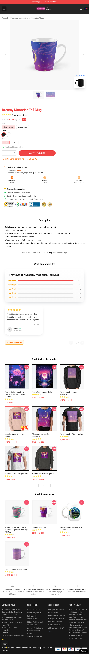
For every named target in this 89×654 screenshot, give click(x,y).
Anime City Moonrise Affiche (42, 392)
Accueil (5, 18)
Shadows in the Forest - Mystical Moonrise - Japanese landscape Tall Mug (16, 529)
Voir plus (44, 485)
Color (4, 131)
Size (3, 139)
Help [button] (84, 651)
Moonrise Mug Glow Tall (40, 527)
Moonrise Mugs (37, 18)
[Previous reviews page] (71, 343)
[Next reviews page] (82, 343)
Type (3, 123)
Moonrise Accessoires (19, 18)
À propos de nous (33, 610)
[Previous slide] (5, 55)
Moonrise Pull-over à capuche (43, 474)
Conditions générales (34, 613)
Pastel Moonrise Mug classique (16, 569)
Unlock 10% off (5, 644)
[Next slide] (83, 55)
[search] (81, 8)
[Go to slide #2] (50, 95)
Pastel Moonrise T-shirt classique (71, 434)
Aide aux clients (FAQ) (56, 628)
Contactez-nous (54, 625)
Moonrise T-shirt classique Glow (16, 474)
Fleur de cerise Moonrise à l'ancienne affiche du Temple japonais (15, 394)
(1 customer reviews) (19, 115)
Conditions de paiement (56, 616)
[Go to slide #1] (38, 95)
